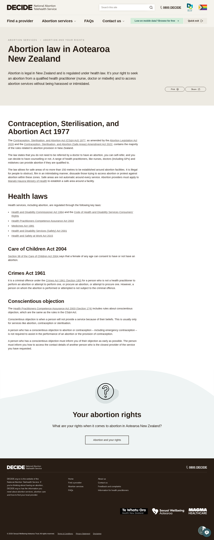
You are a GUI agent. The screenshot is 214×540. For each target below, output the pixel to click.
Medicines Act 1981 (23, 225)
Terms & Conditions (65, 534)
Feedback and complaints (109, 486)
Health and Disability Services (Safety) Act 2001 (39, 230)
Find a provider (20, 21)
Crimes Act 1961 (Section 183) (63, 280)
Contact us (111, 21)
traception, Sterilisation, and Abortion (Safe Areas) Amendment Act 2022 (70, 144)
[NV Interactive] (24, 467)
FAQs (89, 21)
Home (71, 479)
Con (26, 144)
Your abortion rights (107, 414)
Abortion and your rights (64, 40)
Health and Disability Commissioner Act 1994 (38, 212)
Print (173, 89)
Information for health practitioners (113, 490)
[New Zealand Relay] (190, 7)
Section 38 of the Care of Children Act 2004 (33, 256)
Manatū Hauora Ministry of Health (27, 181)
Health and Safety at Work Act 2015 (32, 235)
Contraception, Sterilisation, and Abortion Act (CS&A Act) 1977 (49, 140)
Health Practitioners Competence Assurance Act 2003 (43, 220)
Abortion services (57, 21)
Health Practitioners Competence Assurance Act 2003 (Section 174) (52, 308)
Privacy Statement (83, 534)
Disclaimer (97, 534)
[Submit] (151, 7)
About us (102, 479)
